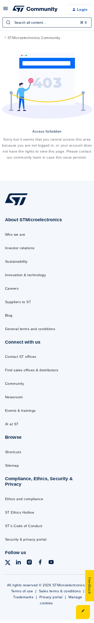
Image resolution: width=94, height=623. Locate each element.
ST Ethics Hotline (19, 512)
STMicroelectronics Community (34, 38)
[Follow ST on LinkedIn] (18, 563)
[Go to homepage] (16, 205)
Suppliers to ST (18, 302)
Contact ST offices (20, 357)
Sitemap (12, 465)
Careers (12, 288)
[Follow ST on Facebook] (40, 563)
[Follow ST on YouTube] (51, 563)
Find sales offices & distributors (31, 370)
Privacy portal (51, 597)
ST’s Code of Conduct (23, 526)
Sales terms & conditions (60, 591)
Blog (9, 315)
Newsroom (14, 397)
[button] (6, 10)
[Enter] (8, 22)
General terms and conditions (30, 329)
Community (14, 384)
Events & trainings (20, 411)
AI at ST (12, 424)
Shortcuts (13, 452)
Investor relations (20, 248)
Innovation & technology (25, 275)
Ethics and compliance (24, 499)
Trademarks (23, 597)
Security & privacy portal (25, 539)
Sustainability (16, 261)
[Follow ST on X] (8, 563)
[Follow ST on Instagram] (29, 563)
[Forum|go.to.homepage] (35, 9)
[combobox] (47, 22)
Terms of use (22, 591)
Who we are (15, 234)
